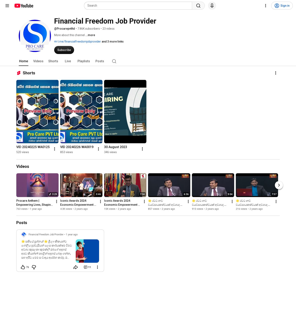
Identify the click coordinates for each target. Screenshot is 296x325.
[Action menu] (97, 267)
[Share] (76, 267)
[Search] (198, 6)
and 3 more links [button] (113, 41)
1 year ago (72, 234)
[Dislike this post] (34, 267)
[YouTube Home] (23, 5)
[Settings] (265, 5)
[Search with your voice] (212, 6)
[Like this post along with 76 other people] (23, 267)
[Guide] (7, 5)
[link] (60, 252)
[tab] (23, 61)
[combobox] (139, 5)
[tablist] (148, 61)
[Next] (279, 185)
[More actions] (276, 73)
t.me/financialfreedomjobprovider (79, 41)
